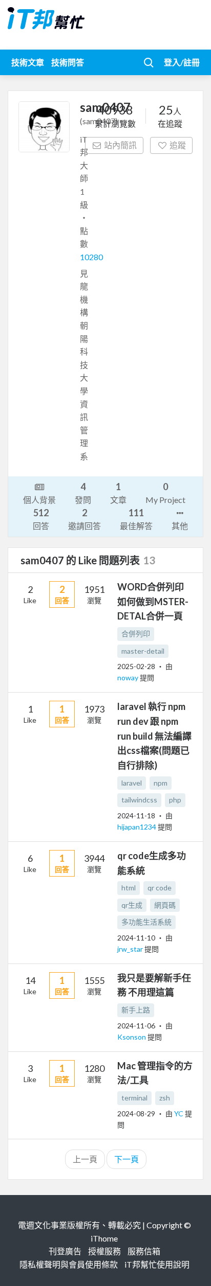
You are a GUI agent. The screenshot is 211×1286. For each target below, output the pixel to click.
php (175, 799)
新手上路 (135, 1009)
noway (128, 677)
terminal (134, 1097)
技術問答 (67, 62)
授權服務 (104, 1251)
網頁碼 (165, 905)
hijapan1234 (137, 826)
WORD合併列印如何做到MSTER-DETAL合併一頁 (152, 601)
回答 (41, 519)
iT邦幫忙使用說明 (156, 1264)
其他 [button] (180, 526)
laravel (131, 782)
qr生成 (131, 905)
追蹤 (178, 145)
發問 (83, 492)
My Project (165, 492)
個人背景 (39, 499)
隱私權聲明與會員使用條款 (68, 1264)
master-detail (142, 651)
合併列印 (135, 633)
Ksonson (132, 1036)
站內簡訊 (120, 145)
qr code (159, 887)
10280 (91, 257)
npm (160, 782)
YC (179, 1113)
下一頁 (126, 1159)
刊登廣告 (65, 1251)
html (128, 887)
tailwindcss (139, 799)
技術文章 (27, 62)
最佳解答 (136, 519)
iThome (104, 1238)
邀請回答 (84, 519)
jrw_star (130, 949)
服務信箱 (144, 1251)
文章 (118, 492)
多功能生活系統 (146, 921)
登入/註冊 (182, 62)
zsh (164, 1097)
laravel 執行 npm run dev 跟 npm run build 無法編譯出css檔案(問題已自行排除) (154, 736)
